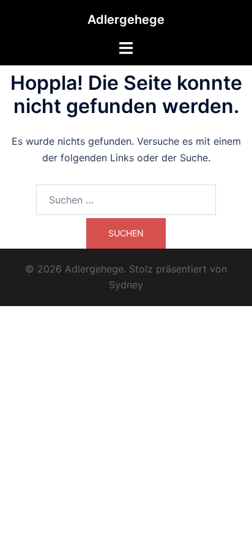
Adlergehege (126, 19)
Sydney (126, 285)
